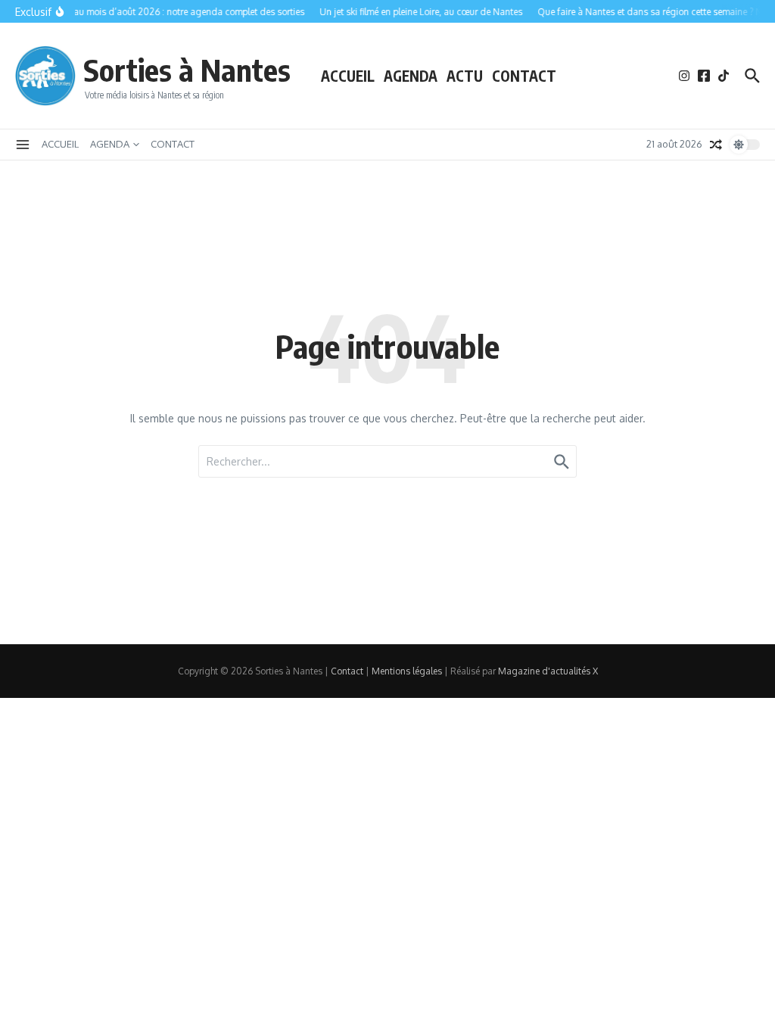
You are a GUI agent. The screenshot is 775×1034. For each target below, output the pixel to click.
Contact (347, 671)
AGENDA (410, 76)
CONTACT (524, 76)
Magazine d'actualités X (548, 671)
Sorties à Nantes (187, 70)
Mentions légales (407, 671)
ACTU (465, 76)
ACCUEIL (348, 76)
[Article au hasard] (716, 145)
